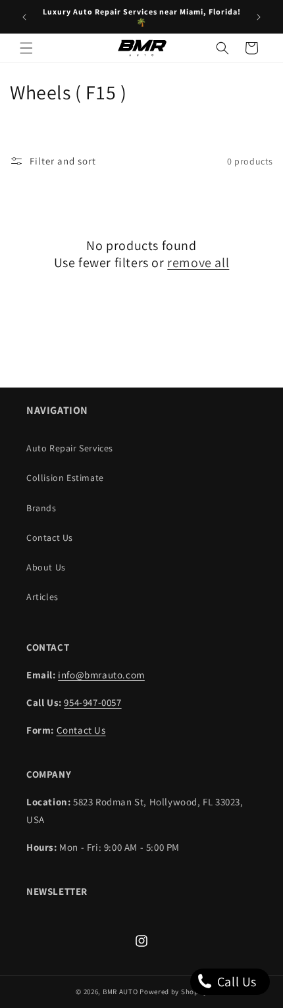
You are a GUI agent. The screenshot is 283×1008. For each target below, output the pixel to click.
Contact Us (49, 537)
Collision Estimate (65, 478)
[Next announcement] (258, 17)
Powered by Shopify (173, 991)
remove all (198, 262)
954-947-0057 (92, 702)
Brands (41, 508)
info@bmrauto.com (101, 674)
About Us (46, 567)
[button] (26, 48)
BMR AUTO (120, 991)
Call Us (235, 981)
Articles (42, 597)
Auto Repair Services (69, 448)
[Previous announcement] (24, 17)
